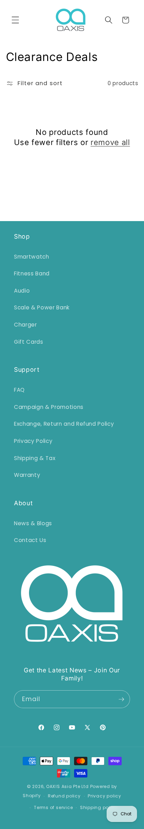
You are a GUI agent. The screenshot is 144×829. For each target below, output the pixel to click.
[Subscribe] (121, 699)
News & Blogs (33, 523)
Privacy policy (104, 796)
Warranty (27, 475)
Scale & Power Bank (42, 307)
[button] (15, 20)
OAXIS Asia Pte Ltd (67, 786)
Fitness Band (32, 273)
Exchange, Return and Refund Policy (64, 423)
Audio (22, 290)
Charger (25, 324)
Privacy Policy (33, 441)
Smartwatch (31, 256)
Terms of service (53, 807)
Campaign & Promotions (49, 407)
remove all (110, 142)
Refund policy (64, 796)
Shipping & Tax (34, 458)
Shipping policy (98, 807)
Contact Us (30, 540)
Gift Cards (28, 341)
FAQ (19, 389)
